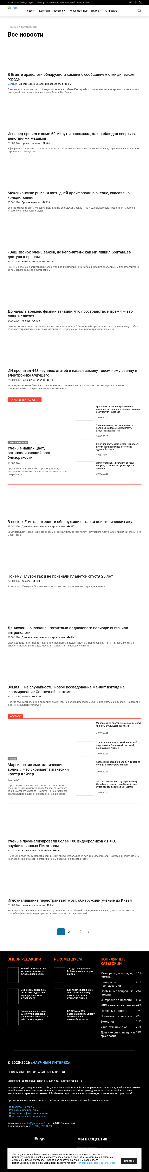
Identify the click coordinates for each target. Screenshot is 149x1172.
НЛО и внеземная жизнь (36, 850)
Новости (30, 10)
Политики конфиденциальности (96, 1162)
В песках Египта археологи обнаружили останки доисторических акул (71, 521)
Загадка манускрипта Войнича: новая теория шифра (80, 971)
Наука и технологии (33, 261)
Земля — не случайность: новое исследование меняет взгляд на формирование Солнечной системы (66, 689)
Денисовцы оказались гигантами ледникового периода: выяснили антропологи (34, 994)
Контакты (28, 1106)
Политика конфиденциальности (28, 1113)
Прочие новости (31, 143)
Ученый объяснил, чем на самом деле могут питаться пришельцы (33, 971)
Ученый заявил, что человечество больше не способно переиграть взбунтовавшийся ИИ (115, 428)
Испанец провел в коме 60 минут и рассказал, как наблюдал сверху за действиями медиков (34, 1015)
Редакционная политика (24, 1110)
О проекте (111, 10)
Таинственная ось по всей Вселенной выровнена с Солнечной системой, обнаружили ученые (116, 745)
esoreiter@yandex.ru (31, 1123)
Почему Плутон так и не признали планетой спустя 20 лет (60, 576)
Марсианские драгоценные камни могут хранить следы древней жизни (118, 724)
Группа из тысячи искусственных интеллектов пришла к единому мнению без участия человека (118, 409)
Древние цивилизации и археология (41, 83)
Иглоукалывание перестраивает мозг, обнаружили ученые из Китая (70, 900)
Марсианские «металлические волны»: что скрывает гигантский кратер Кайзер (38, 769)
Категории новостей (51, 10)
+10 (78, 932)
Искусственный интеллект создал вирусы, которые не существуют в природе (115, 465)
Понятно (129, 1161)
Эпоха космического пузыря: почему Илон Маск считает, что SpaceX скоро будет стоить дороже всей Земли (117, 784)
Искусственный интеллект (85, 10)
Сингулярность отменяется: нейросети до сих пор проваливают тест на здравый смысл (117, 447)
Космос (26, 320)
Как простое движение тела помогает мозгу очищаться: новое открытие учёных (80, 994)
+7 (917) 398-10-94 (41, 1126)
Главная (13, 26)
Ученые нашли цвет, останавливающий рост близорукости (29, 453)
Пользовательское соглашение (27, 1116)
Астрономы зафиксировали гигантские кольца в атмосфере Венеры (118, 763)
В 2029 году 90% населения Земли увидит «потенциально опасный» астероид (81, 1015)
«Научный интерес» (50, 1063)
